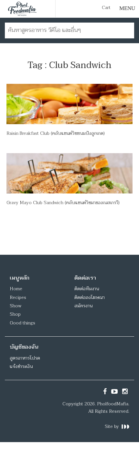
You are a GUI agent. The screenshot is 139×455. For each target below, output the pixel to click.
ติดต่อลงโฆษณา (89, 297)
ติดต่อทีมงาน (86, 288)
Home (16, 288)
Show (15, 306)
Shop (15, 314)
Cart (106, 7)
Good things (22, 323)
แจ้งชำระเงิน (21, 366)
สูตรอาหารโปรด (25, 358)
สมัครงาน (83, 306)
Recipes (18, 297)
